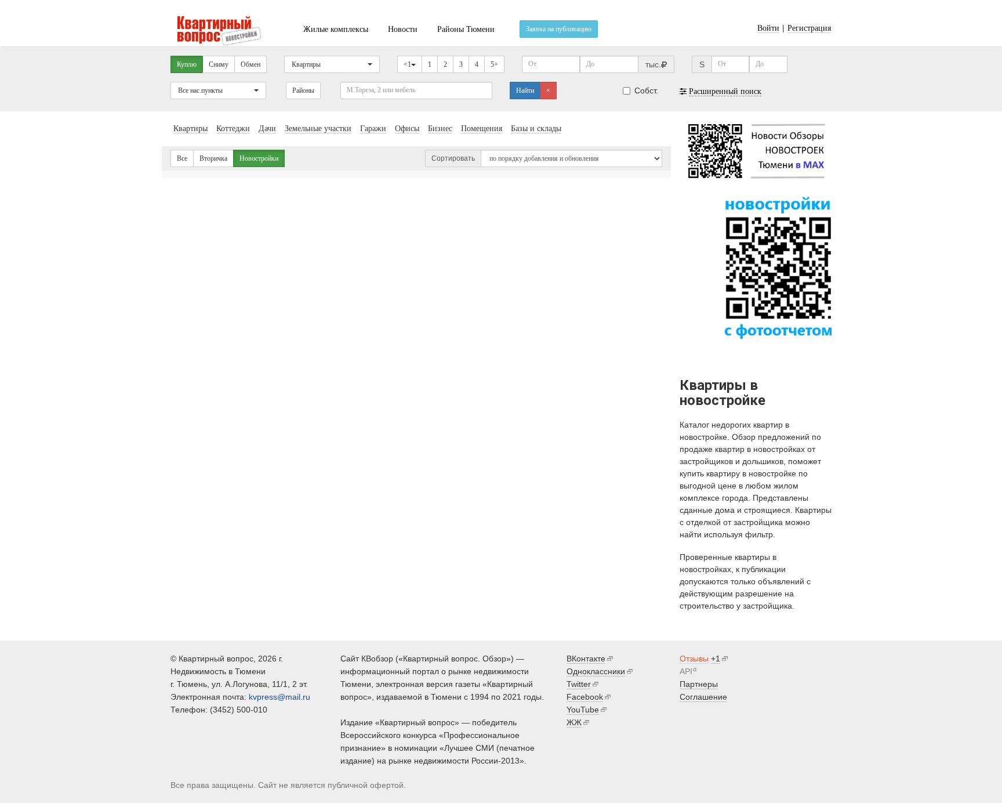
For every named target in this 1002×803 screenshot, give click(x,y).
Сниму (218, 64)
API (686, 671)
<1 (407, 64)
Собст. (646, 90)
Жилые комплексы (335, 29)
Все (182, 158)
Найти (525, 90)
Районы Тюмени (466, 29)
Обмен (250, 64)
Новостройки (258, 158)
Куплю (187, 64)
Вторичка (213, 158)
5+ (494, 64)
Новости (403, 29)
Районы (303, 90)
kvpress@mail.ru (279, 696)
